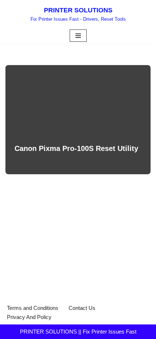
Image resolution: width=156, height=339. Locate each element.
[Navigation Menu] (78, 35)
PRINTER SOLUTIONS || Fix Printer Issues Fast (78, 331)
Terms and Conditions (32, 308)
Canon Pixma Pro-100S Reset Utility (76, 148)
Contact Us (82, 308)
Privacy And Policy (29, 317)
